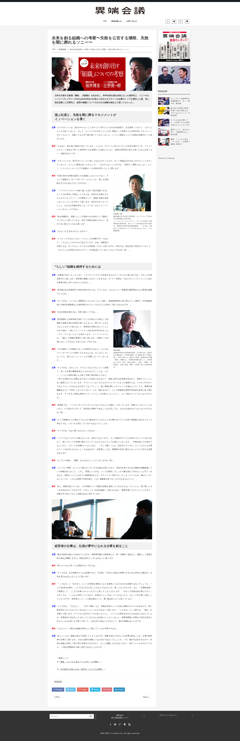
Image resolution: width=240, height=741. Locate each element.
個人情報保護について (120, 718)
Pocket (107, 689)
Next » (146, 697)
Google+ (83, 689)
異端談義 (58, 682)
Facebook (59, 689)
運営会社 (119, 715)
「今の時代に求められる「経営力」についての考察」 (81, 669)
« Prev (57, 697)
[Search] (91, 716)
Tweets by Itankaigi (166, 158)
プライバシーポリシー (168, 715)
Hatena (96, 689)
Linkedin (120, 689)
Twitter (71, 689)
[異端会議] (120, 10)
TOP (105, 21)
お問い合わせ (131, 21)
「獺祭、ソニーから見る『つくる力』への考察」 (79, 662)
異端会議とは (116, 21)
